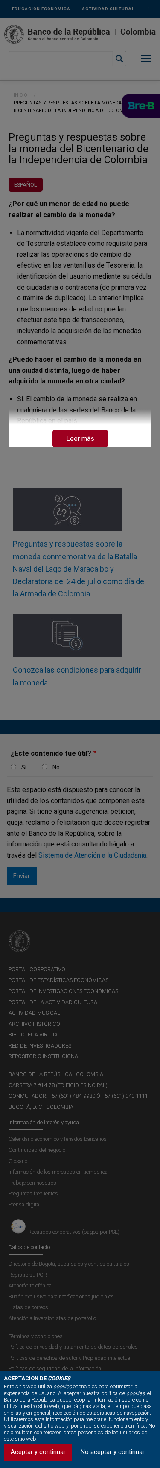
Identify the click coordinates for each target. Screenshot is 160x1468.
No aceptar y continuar (113, 1452)
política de (123, 1393)
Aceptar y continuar (38, 1452)
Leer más (80, 439)
